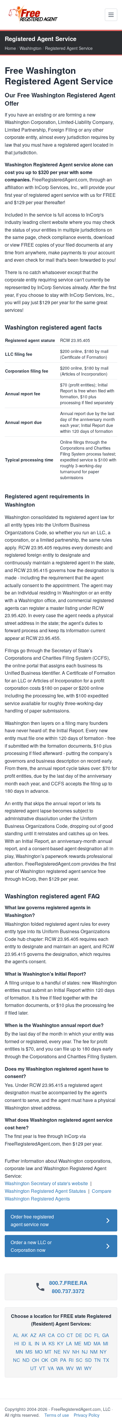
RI (71, 1360)
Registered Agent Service (69, 48)
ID (23, 1343)
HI (16, 1343)
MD (87, 1343)
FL (97, 1335)
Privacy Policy (86, 1415)
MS (29, 1351)
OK (44, 1360)
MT (48, 1351)
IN (37, 1343)
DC (88, 1335)
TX (106, 1360)
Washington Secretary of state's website (46, 1183)
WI (79, 1368)
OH (35, 1360)
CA (51, 1335)
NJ (85, 1351)
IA (44, 1343)
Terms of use (56, 1415)
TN (97, 1360)
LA (69, 1343)
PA (63, 1360)
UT (33, 1368)
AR (42, 1335)
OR (54, 1360)
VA (51, 1368)
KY (60, 1343)
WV (70, 1368)
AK (24, 1335)
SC (79, 1360)
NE (57, 1351)
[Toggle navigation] (111, 15)
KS (52, 1343)
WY (88, 1368)
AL (16, 1335)
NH (75, 1351)
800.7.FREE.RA (68, 1283)
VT (42, 1368)
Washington (30, 48)
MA (97, 1343)
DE (79, 1335)
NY (103, 1351)
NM (93, 1351)
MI (105, 1343)
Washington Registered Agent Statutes (45, 1191)
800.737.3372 (68, 1291)
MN (19, 1351)
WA (60, 1368)
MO (38, 1351)
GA (105, 1335)
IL (30, 1343)
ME (77, 1343)
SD (88, 1360)
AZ (33, 1335)
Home (10, 48)
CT (70, 1335)
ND (26, 1360)
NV (66, 1351)
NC (16, 1360)
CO (60, 1335)
